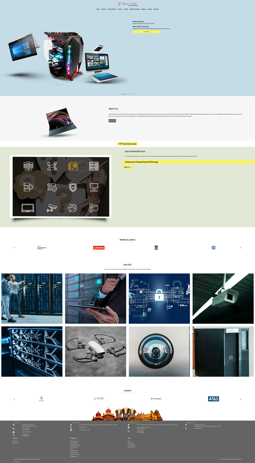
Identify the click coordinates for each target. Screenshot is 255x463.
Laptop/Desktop (74, 447)
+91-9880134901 (25, 435)
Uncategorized (73, 456)
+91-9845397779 (25, 434)
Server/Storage (73, 452)
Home (98, 9)
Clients (126, 9)
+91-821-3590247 (83, 427)
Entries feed (130, 443)
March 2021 (15, 443)
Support (143, 9)
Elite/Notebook (73, 443)
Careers (120, 9)
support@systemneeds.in (84, 429)
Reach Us (156, 9)
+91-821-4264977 (25, 429)
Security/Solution (74, 450)
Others (71, 448)
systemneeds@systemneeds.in (143, 427)
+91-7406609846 (140, 432)
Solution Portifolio (135, 9)
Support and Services (75, 454)
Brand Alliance (112, 9)
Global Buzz (238, 459)
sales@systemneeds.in (26, 431)
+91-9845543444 (140, 430)
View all (127, 167)
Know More (146, 31)
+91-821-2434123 (25, 428)
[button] (127, 144)
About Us (103, 9)
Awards (150, 9)
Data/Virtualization (74, 441)
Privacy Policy (16, 461)
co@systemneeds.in (141, 428)
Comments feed (131, 445)
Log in (129, 441)
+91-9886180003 (197, 428)
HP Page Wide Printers (75, 445)
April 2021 (15, 441)
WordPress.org (131, 447)
